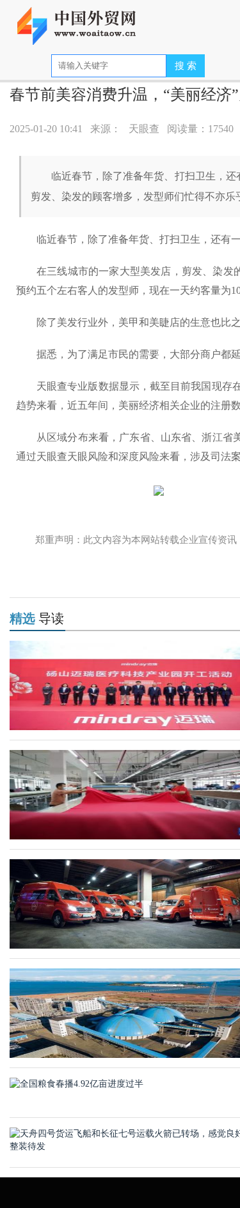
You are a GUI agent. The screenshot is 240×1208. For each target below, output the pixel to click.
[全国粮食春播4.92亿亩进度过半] (76, 1083)
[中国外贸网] (84, 21)
